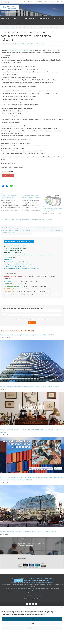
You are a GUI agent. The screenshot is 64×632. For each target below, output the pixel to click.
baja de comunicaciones (41, 591)
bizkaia (10, 218)
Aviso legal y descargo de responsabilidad (43, 581)
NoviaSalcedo (7, 43)
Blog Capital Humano (27, 1)
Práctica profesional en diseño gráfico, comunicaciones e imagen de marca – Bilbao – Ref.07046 (29, 386)
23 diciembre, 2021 (20, 43)
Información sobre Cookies (17, 581)
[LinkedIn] (6, 1)
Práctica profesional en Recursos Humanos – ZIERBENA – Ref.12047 (50, 228)
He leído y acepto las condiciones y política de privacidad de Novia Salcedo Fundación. (33, 318)
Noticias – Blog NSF (54, 1)
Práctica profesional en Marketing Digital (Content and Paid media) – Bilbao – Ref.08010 (27, 334)
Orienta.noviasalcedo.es (41, 1)
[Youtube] (4, 1)
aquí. (55, 591)
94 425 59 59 (19, 579)
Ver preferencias (32, 628)
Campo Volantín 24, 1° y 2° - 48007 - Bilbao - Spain (39, 577)
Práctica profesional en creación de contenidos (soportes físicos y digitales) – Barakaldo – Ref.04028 (52, 208)
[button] (61, 608)
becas (5, 218)
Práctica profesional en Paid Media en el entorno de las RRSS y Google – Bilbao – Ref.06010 (28, 531)
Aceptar (32, 619)
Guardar (50, 218)
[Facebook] (1, 1)
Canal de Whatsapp (48, 579)
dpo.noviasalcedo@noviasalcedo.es (32, 589)
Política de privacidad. (29, 581)
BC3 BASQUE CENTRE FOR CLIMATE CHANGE (19, 50)
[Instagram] (8, 1)
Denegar (32, 623)
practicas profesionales (37, 218)
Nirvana (32, 598)
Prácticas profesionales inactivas (37, 43)
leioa (28, 218)
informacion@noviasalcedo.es (32, 579)
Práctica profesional (9, 27)
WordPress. (37, 598)
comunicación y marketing (19, 218)
